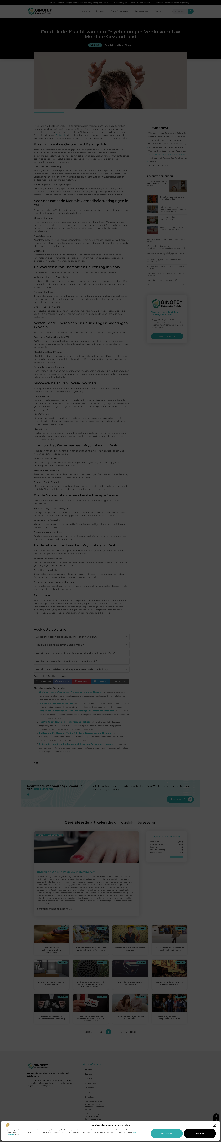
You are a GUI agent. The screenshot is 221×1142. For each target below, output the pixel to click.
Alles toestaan (167, 1133)
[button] (214, 1125)
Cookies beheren (200, 1133)
